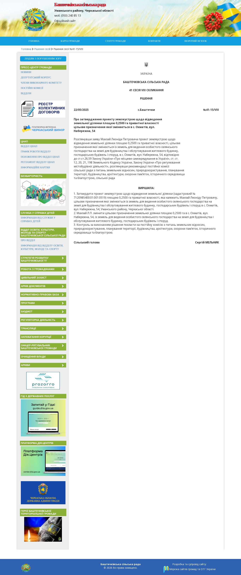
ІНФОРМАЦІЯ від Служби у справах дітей (38, 219)
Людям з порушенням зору (43, 58)
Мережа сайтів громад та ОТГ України (192, 569)
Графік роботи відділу (36, 151)
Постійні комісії (32, 88)
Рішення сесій (42, 49)
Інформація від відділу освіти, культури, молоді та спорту (42, 247)
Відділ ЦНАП (29, 146)
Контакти (154, 41)
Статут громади (115, 41)
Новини (26, 72)
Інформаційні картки (35, 167)
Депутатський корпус (36, 77)
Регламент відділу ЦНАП (38, 162)
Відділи (26, 93)
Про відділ (28, 240)
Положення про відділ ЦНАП (40, 157)
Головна (34, 41)
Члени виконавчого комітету (41, 82)
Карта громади (70, 41)
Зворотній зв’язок (195, 41)
